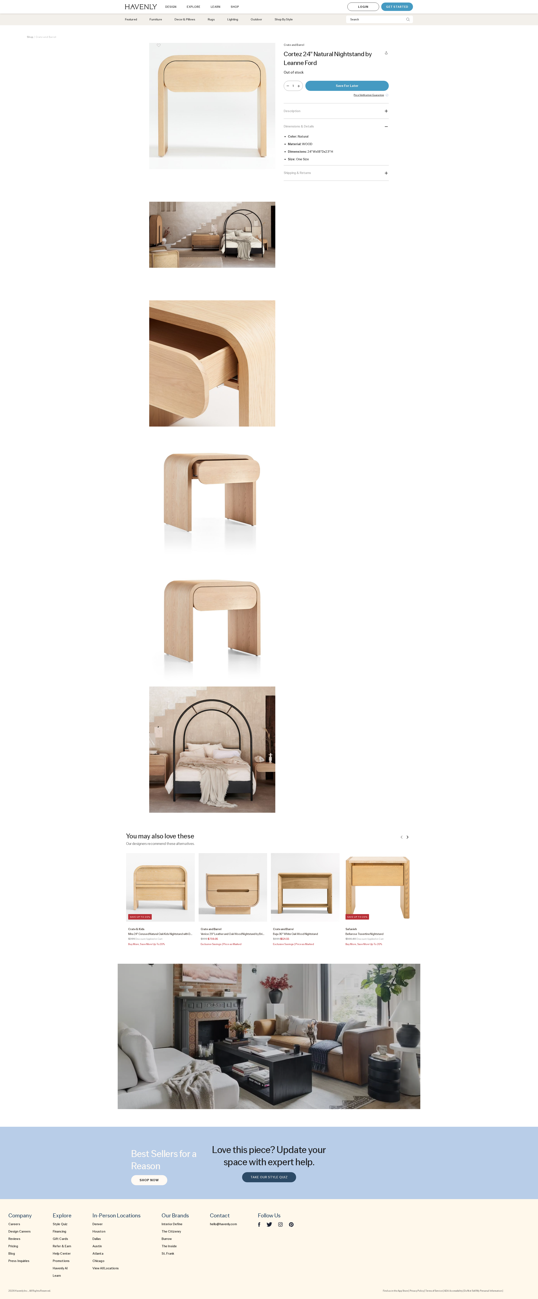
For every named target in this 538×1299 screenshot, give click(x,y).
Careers (14, 1224)
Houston (98, 1231)
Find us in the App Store (395, 1290)
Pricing (13, 1246)
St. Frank (168, 1253)
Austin (97, 1246)
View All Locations (105, 1268)
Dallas (96, 1239)
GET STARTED (397, 6)
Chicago (98, 1261)
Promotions (61, 1261)
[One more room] (299, 85)
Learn (57, 1276)
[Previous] (402, 836)
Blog (11, 1253)
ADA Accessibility (453, 1290)
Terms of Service (434, 1290)
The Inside (169, 1246)
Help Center (62, 1253)
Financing (59, 1231)
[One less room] (288, 86)
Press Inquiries (19, 1261)
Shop (30, 37)
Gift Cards (60, 1239)
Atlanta (97, 1253)
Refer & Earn (62, 1246)
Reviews (14, 1239)
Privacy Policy (417, 1290)
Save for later (347, 86)
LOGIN (363, 6)
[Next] (407, 836)
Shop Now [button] (149, 1180)
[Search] (408, 19)
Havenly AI (60, 1268)
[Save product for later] (159, 48)
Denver (97, 1224)
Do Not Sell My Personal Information (483, 1290)
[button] (212, 106)
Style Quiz (60, 1224)
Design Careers (19, 1231)
